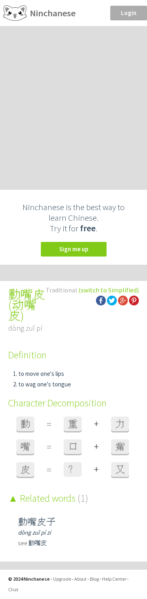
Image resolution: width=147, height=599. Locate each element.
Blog (94, 579)
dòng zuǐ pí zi (34, 532)
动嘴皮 (22, 310)
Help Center (114, 579)
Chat (13, 589)
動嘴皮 (38, 543)
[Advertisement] (73, 103)
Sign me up (73, 249)
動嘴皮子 (37, 522)
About (80, 579)
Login (128, 13)
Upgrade (62, 579)
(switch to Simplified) (108, 290)
